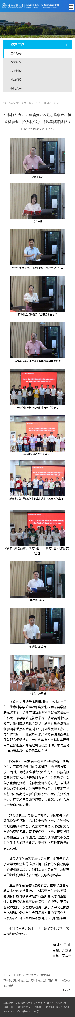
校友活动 (16, 71)
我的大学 (16, 88)
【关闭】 (67, 990)
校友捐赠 (16, 79)
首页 (23, 102)
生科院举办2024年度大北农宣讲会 (32, 975)
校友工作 (34, 102)
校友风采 (16, 62)
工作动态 (16, 53)
